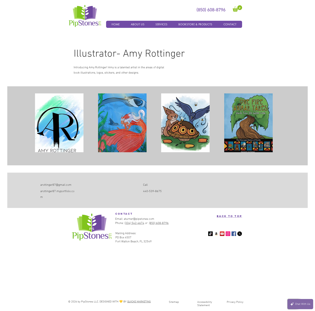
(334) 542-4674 (134, 223)
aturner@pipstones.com (139, 219)
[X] (239, 233)
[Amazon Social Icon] (216, 233)
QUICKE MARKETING (139, 301)
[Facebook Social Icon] (234, 233)
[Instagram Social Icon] (228, 233)
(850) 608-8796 (159, 223)
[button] (237, 8)
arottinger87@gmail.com (55, 185)
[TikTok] (210, 233)
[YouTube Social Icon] (222, 233)
